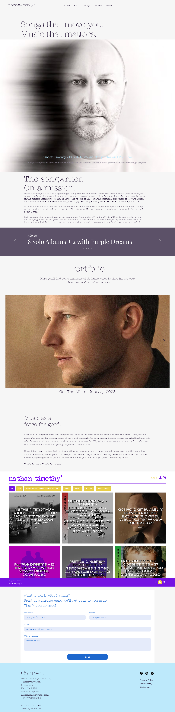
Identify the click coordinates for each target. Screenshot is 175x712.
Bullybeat (58, 451)
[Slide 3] (88, 248)
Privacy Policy (146, 680)
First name (28, 613)
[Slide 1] (83, 248)
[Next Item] (164, 341)
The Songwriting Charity (107, 217)
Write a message (31, 636)
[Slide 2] (86, 248)
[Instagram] (146, 673)
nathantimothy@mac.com (35, 695)
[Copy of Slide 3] (91, 248)
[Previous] (15, 241)
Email (92, 613)
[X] (152, 673)
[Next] (160, 241)
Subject (27, 624)
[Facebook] (141, 673)
